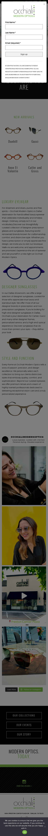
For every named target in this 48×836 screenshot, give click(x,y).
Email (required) (13, 43)
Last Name (10, 33)
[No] (45, 826)
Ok (25, 832)
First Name (10, 22)
